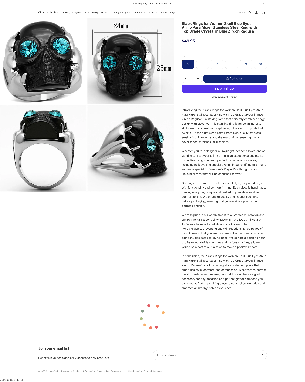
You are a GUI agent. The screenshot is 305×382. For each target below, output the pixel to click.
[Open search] (249, 12)
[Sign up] (261, 355)
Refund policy (89, 371)
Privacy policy (103, 371)
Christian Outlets (52, 371)
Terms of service (118, 371)
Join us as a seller (11, 379)
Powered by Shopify (70, 371)
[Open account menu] (256, 12)
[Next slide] (263, 3)
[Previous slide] (39, 3)
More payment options (224, 96)
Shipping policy (135, 371)
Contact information (153, 371)
